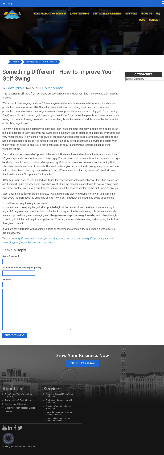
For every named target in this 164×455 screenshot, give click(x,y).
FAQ (158, 13)
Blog (142, 20)
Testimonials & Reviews (107, 13)
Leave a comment (53, 88)
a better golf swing (19, 238)
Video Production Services (49, 13)
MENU (7, 4)
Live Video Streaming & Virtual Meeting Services (59, 413)
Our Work (131, 13)
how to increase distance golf (75, 238)
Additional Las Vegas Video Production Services (58, 419)
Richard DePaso (15, 88)
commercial (37, 238)
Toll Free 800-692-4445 (82, 363)
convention (51, 238)
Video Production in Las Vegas (37, 242)
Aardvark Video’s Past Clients (18, 400)
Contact (154, 20)
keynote (14, 242)
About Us (146, 13)
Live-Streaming (79, 13)
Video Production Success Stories (20, 408)
